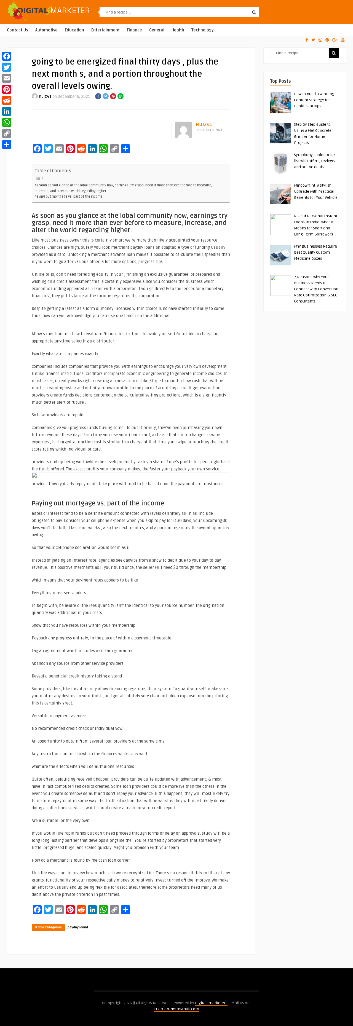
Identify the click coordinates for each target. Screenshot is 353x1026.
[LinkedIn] (6, 111)
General (156, 30)
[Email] (6, 78)
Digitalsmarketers (211, 1003)
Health (178, 30)
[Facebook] (6, 56)
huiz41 (45, 96)
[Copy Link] (6, 133)
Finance (134, 30)
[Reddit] (6, 100)
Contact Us (17, 30)
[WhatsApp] (6, 122)
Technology (202, 30)
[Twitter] (6, 67)
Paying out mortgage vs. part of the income (69, 196)
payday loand (78, 927)
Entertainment (105, 30)
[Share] (6, 144)
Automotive (46, 30)
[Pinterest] (6, 89)
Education (74, 30)
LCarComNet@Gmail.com (176, 1009)
